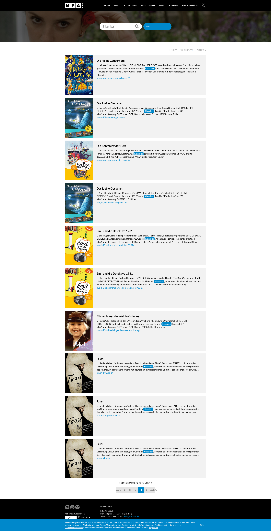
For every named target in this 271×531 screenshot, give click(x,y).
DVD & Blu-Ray (130, 5)
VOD (143, 5)
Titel (172, 50)
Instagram (67, 507)
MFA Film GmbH (74, 5)
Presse (162, 5)
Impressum (153, 527)
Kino (116, 5)
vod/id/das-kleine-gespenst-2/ (112, 202)
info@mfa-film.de (131, 516)
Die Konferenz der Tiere (111, 146)
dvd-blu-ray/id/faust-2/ (108, 415)
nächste (152, 489)
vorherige (118, 489)
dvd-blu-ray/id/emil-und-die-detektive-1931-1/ (120, 287)
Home (107, 5)
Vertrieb (173, 5)
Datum (200, 50)
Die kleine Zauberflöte (111, 61)
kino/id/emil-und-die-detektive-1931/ (115, 245)
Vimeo (77, 507)
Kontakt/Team (189, 5)
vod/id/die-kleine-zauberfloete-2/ (113, 78)
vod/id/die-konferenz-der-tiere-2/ (113, 159)
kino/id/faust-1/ (105, 372)
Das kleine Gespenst (109, 103)
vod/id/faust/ (103, 458)
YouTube (72, 507)
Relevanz (185, 50)
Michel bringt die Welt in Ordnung (118, 316)
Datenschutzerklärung (74, 527)
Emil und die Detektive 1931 (115, 231)
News (152, 5)
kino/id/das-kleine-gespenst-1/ (112, 117)
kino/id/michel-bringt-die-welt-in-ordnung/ (118, 330)
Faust (100, 359)
